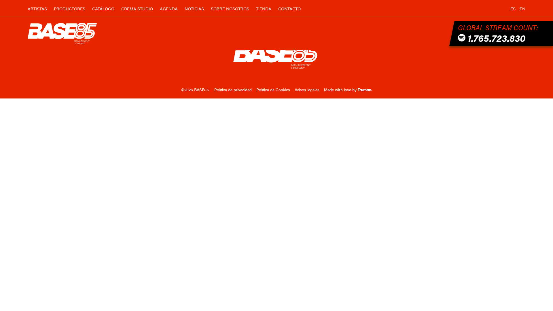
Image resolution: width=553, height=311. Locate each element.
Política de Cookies (273, 90)
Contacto (289, 8)
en (522, 8)
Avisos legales (307, 90)
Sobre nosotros (230, 8)
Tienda (263, 8)
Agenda (169, 8)
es (513, 8)
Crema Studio (137, 8)
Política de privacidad (233, 90)
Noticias (194, 8)
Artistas (37, 8)
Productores (69, 8)
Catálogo (103, 8)
